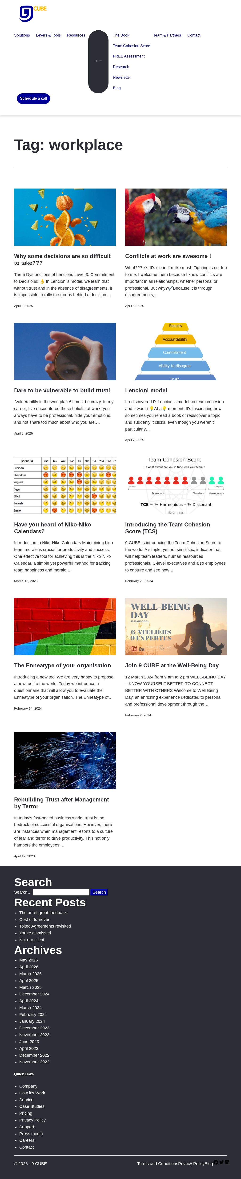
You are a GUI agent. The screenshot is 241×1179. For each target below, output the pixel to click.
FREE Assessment (129, 56)
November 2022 (34, 1062)
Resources (76, 35)
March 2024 (30, 1007)
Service (26, 1099)
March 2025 (30, 987)
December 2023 (34, 1028)
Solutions (22, 35)
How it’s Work (32, 1093)
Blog (117, 88)
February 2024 (33, 1014)
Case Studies (31, 1106)
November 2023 (34, 1034)
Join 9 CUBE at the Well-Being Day (172, 665)
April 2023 (28, 1048)
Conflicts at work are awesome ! (168, 256)
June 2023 (29, 1041)
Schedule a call (33, 98)
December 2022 (34, 1055)
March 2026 (30, 973)
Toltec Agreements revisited (45, 926)
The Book (121, 35)
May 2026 (28, 960)
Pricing (25, 1113)
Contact (193, 35)
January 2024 (32, 1021)
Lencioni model (146, 390)
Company (28, 1086)
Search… (23, 892)
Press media (31, 1133)
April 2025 (28, 980)
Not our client (31, 939)
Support (26, 1127)
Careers (26, 1140)
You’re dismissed (35, 933)
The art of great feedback (43, 912)
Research (121, 67)
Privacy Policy (32, 1120)
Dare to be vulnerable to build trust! (62, 390)
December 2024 (34, 994)
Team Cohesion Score (131, 46)
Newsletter (122, 77)
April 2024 (28, 1000)
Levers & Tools (48, 35)
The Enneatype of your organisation (62, 665)
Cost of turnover (34, 919)
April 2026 (28, 967)
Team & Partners (167, 35)
